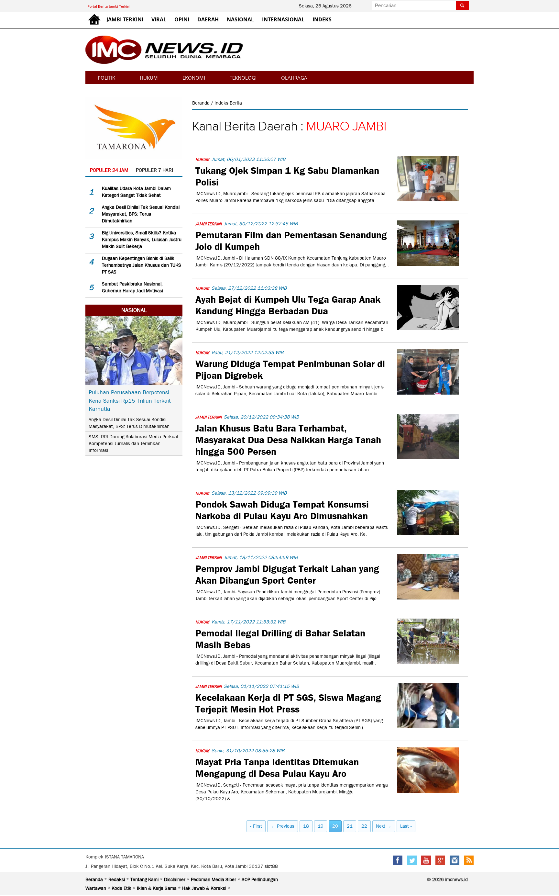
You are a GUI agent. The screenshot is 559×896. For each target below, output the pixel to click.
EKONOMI (193, 77)
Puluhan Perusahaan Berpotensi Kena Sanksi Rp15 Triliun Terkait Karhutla (130, 400)
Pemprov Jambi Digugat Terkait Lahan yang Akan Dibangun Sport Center (287, 573)
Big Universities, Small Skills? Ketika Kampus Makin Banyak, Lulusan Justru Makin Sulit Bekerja (141, 239)
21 (350, 826)
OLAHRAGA (294, 77)
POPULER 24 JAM (109, 170)
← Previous (282, 826)
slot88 (271, 866)
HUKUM (149, 77)
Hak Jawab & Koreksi (204, 888)
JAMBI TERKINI (124, 19)
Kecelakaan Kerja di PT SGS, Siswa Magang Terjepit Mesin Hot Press (288, 702)
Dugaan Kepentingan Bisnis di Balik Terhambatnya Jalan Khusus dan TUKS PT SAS (141, 265)
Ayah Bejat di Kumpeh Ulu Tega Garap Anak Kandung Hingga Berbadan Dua (287, 304)
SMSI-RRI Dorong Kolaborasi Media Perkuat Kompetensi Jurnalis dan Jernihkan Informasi (134, 443)
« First (256, 826)
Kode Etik (122, 888)
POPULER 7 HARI (154, 170)
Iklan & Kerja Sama (157, 888)
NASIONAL (240, 19)
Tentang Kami (145, 879)
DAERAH (208, 19)
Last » (406, 826)
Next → (383, 826)
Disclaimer (175, 879)
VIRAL (158, 19)
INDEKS (322, 19)
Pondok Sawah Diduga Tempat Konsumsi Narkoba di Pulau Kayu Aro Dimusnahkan (282, 509)
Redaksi (117, 879)
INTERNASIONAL (283, 19)
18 (306, 826)
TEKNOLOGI (243, 77)
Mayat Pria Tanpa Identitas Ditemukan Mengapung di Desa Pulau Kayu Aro (277, 766)
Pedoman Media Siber (214, 879)
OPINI (181, 19)
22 (364, 826)
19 (320, 826)
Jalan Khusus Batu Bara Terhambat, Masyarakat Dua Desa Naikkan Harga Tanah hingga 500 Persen (288, 438)
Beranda (201, 103)
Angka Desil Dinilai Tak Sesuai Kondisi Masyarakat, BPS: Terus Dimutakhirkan (141, 214)
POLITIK (106, 77)
